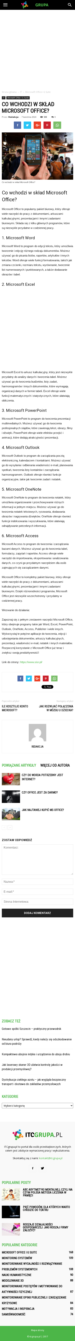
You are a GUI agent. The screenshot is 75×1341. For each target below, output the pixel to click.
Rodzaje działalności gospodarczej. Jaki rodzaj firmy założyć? (45, 1227)
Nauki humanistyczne (16, 1275)
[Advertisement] (37, 49)
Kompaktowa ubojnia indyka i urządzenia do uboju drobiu (36, 1054)
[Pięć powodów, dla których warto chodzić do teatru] (11, 1212)
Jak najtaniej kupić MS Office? (43, 810)
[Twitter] (42, 1168)
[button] (70, 5)
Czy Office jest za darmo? (40, 792)
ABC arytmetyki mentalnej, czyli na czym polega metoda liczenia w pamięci (47, 1192)
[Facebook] (32, 1168)
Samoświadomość (13, 1314)
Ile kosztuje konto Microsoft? (15, 708)
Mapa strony (37, 1330)
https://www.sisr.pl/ (31, 662)
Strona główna (9, 92)
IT (3, 97)
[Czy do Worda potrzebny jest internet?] (11, 779)
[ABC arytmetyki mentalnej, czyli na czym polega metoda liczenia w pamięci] (11, 1194)
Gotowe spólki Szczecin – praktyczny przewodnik (31, 1029)
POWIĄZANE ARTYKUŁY (19, 765)
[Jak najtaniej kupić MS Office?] (11, 814)
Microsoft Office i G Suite (18, 97)
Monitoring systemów (17, 1258)
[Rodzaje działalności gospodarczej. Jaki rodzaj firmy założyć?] (11, 1229)
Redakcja (13, 117)
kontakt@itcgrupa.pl (50, 1158)
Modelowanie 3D (13, 1280)
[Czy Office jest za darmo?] (11, 796)
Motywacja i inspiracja (18, 1308)
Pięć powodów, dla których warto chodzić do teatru (46, 1208)
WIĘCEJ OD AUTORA (55, 765)
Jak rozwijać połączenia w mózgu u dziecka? (56, 708)
